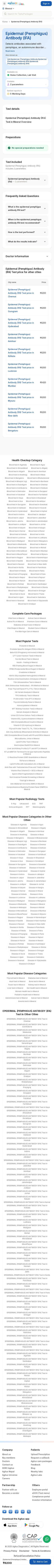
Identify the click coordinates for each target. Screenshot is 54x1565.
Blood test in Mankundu (17, 544)
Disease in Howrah (37, 868)
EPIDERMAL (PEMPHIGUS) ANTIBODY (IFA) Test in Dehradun (27, 1064)
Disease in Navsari (16, 924)
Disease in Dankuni (38, 848)
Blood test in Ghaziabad (36, 498)
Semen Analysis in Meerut (27, 712)
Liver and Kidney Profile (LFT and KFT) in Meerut (27, 748)
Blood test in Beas (38, 475)
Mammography (39, 807)
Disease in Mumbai (38, 911)
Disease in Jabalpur (36, 874)
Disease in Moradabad (17, 911)
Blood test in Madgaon (16, 541)
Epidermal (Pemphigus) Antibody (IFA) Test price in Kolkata (21, 352)
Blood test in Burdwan (39, 481)
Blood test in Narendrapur (37, 557)
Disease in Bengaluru (15, 838)
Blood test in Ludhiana (38, 538)
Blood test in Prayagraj (18, 574)
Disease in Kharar (36, 891)
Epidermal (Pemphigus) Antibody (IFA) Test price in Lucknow (21, 367)
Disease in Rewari (36, 941)
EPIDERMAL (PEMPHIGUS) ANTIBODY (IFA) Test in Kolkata (27, 1206)
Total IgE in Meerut (27, 780)
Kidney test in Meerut (37, 985)
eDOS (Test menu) (41, 1493)
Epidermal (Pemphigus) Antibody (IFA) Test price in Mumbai (21, 382)
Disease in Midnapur (18, 907)
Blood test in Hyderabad (17, 511)
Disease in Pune (37, 934)
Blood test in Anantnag (18, 475)
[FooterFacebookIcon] (16, 1511)
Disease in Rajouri (36, 937)
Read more (10, 51)
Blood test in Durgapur (38, 491)
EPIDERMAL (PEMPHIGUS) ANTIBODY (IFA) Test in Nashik (27, 1259)
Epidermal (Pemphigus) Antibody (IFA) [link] (26, 22)
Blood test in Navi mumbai (36, 561)
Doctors (6, 1461)
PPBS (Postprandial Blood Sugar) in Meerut (27, 669)
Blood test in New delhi (37, 564)
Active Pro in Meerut (15, 622)
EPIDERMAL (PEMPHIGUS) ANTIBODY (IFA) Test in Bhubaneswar (27, 1402)
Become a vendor (10, 1493)
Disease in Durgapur (37, 851)
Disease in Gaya (16, 858)
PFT (27, 807)
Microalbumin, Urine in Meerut (27, 739)
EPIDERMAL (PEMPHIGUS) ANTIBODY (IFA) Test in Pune (27, 1293)
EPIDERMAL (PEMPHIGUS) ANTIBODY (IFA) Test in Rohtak (27, 1407)
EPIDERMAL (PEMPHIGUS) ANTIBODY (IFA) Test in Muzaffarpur (27, 1243)
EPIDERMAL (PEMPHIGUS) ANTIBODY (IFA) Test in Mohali (27, 1232)
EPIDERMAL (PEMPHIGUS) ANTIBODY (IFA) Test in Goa (27, 1341)
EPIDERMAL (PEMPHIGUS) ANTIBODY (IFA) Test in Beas (27, 1350)
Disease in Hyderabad (18, 871)
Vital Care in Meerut (16, 618)
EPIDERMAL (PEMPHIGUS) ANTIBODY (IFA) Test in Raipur (27, 1297)
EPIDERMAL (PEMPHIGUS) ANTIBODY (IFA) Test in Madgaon (27, 1226)
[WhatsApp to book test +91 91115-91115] (47, 1539)
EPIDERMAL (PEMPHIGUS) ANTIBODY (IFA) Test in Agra (27, 1370)
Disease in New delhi (36, 924)
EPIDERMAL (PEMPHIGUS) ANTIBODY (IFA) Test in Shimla (27, 1302)
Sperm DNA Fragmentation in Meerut (27, 774)
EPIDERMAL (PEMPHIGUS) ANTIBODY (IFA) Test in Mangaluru (27, 1391)
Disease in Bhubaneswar (37, 838)
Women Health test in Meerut (27, 991)
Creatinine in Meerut (27, 672)
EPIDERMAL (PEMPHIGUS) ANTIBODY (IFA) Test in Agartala (27, 1354)
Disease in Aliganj (38, 828)
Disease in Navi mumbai (36, 921)
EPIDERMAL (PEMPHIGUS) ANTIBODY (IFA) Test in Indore (27, 1150)
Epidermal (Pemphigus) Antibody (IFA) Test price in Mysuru (21, 397)
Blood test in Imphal (39, 511)
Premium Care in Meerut (37, 622)
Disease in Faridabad (37, 854)
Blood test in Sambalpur (37, 584)
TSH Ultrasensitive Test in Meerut (27, 682)
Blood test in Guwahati (38, 504)
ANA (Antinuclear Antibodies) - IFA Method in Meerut (27, 686)
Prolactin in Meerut (27, 646)
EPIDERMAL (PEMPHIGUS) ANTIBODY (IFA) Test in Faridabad (27, 1103)
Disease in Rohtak (16, 944)
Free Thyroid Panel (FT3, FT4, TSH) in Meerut (27, 689)
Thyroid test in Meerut (16, 978)
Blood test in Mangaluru (38, 541)
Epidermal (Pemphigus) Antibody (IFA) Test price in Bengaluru (21, 427)
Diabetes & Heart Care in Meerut (27, 625)
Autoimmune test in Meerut (16, 998)
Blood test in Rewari (37, 581)
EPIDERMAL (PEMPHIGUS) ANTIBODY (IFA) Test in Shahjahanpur (27, 1081)
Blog (33, 1468)
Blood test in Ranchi (17, 581)
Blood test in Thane (36, 594)
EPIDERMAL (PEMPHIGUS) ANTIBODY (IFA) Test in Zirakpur (27, 1075)
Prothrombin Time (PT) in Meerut (27, 699)
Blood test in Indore (16, 514)
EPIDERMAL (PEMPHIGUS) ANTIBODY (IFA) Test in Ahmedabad (27, 1396)
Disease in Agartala (19, 825)
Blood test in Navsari (15, 564)
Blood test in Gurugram (16, 504)
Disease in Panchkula (35, 927)
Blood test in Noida (16, 567)
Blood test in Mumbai (38, 551)
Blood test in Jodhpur (17, 524)
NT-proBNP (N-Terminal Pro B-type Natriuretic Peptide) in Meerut (27, 753)
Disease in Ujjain (17, 957)
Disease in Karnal (18, 891)
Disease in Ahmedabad (18, 828)
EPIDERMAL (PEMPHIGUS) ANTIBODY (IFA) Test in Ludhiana (27, 1221)
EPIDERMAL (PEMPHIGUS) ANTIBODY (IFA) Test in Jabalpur (27, 1156)
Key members (8, 1458)
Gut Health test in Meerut (37, 988)
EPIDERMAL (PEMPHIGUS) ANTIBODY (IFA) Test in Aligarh (27, 1070)
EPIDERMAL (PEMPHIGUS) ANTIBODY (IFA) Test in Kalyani (27, 1198)
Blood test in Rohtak (15, 584)
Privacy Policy (10, 1551)
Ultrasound (24, 804)
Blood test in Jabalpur (37, 514)
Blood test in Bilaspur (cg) (16, 481)
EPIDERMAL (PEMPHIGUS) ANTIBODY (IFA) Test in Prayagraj (27, 1086)
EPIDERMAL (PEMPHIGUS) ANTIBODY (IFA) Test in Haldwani (27, 1134)
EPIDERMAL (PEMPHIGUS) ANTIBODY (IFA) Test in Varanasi (27, 1337)
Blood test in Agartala (18, 465)
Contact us (7, 1464)
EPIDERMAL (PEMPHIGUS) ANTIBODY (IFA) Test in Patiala (27, 1285)
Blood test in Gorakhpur (36, 501)
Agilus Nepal (8, 1471)
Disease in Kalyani (18, 888)
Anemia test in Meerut (27, 1001)
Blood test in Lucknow (16, 538)
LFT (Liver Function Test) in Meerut (27, 656)
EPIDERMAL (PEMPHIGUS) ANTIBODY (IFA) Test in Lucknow (27, 1215)
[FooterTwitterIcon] (29, 1511)
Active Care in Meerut (37, 618)
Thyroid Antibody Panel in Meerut (27, 702)
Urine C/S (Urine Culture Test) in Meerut (27, 715)
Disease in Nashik (15, 921)
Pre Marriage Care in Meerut (27, 631)
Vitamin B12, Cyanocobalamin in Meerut (27, 719)
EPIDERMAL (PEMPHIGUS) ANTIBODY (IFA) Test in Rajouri (27, 1036)
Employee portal (40, 1489)
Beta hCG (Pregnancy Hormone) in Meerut (27, 652)
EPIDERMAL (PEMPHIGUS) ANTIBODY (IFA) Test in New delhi (27, 1270)
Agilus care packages (41, 1461)
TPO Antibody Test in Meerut (27, 695)
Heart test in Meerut (17, 981)
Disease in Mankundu (18, 904)
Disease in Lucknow (17, 897)
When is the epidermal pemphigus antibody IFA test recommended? (24, 221)
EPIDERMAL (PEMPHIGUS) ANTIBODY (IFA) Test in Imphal (27, 1380)
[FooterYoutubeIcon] (4, 1511)
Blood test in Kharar (37, 531)
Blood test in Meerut (38, 544)
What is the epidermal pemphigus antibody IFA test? (24, 208)
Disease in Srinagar (36, 950)
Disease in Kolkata (19, 894)
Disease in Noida (17, 927)
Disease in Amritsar (36, 831)
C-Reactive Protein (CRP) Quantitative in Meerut (27, 757)
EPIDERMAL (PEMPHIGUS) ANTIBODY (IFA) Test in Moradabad (27, 1237)
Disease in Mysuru (38, 914)
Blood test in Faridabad (37, 495)
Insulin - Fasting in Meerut (27, 662)
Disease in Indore (17, 874)
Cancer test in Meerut (40, 998)
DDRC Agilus (8, 1468)
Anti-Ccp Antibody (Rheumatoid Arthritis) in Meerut (27, 732)
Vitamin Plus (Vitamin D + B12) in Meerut (27, 771)
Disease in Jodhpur (18, 884)
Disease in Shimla (39, 947)
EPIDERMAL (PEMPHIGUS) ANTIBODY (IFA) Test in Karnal (27, 1202)
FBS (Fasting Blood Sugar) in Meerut (27, 666)
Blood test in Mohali (38, 548)
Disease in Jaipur (17, 878)
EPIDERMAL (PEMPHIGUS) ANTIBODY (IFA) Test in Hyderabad (27, 1145)
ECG (34, 804)
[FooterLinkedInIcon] (22, 1511)
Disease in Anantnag (18, 835)
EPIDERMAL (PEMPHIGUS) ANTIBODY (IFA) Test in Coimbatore (27, 1025)
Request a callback (40, 1458)
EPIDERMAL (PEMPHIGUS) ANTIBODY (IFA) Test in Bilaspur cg (27, 1413)
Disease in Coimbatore (17, 848)
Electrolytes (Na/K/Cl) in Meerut (27, 745)
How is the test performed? (21, 232)
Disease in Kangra (36, 888)
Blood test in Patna (36, 571)
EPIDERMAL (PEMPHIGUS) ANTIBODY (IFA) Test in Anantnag (27, 1424)
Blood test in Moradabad (17, 551)
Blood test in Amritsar (37, 471)
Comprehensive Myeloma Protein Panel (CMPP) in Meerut (27, 788)
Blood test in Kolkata (18, 534)
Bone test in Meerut (37, 981)
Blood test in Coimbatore (17, 488)
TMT (41, 804)
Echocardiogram (16, 807)
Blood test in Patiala (18, 571)
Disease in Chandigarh (17, 844)
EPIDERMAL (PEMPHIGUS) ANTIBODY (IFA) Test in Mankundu (27, 1031)
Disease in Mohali (37, 907)
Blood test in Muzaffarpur (17, 554)
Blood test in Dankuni (39, 488)
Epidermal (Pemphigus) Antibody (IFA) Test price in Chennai (21, 293)
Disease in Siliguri (17, 950)
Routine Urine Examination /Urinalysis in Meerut (27, 679)
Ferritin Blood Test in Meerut (27, 659)
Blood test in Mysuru (39, 554)
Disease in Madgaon (16, 901)
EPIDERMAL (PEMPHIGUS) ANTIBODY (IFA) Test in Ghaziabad (27, 1112)
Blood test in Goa (16, 501)
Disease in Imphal (38, 871)
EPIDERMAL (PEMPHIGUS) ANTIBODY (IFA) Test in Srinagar (27, 1314)
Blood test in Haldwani (17, 508)
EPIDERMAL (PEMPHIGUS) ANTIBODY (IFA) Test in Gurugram (27, 1123)
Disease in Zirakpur (27, 964)
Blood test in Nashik (15, 561)
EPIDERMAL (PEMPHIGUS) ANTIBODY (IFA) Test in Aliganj (27, 1047)
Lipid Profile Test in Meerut (27, 742)
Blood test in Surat (17, 594)
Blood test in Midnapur (17, 548)
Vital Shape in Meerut (16, 628)
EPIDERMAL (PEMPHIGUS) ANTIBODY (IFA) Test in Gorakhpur (27, 1117)
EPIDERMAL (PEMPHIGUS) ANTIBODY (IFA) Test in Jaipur (27, 1160)
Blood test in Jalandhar (36, 518)
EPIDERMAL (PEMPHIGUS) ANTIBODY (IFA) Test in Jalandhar (27, 1165)
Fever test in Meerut (16, 985)
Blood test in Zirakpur (27, 604)
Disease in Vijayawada (37, 960)
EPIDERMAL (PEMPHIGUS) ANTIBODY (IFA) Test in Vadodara (27, 1331)
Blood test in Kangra (37, 528)
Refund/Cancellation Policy (27, 1556)
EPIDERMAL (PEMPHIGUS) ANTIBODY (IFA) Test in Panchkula (27, 1279)
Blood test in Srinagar (37, 591)
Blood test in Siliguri (16, 591)
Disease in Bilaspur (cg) (17, 841)
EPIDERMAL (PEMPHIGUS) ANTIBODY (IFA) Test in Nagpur (27, 1254)
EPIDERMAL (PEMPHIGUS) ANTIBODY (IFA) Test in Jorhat (27, 1192)
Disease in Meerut (37, 904)
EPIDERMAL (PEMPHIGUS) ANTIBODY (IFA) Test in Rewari (27, 1374)
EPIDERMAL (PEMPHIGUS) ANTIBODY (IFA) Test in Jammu (27, 1176)
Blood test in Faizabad (16, 495)
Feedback (35, 1464)
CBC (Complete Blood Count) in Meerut (27, 722)
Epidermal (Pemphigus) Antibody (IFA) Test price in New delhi (21, 412)
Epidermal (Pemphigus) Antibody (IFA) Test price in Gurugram (21, 308)
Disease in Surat (18, 954)
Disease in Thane (35, 954)
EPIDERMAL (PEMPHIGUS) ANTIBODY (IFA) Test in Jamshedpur (27, 1181)
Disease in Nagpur (15, 917)
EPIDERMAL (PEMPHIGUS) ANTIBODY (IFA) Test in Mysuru (27, 1248)
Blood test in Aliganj (39, 468)
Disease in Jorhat (37, 884)
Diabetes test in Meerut (37, 978)
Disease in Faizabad (16, 854)
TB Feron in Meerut (27, 761)
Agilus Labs (36, 1475)
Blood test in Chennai (38, 485)
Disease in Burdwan (38, 841)
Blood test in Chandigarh (17, 485)
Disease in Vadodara (35, 957)
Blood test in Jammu (15, 521)
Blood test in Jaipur (16, 518)
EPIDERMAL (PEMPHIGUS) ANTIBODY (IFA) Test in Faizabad (27, 1097)
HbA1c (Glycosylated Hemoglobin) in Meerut (27, 676)
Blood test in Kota (37, 534)
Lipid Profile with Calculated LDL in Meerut (27, 764)
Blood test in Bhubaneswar (38, 478)
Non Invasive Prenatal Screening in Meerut (27, 777)
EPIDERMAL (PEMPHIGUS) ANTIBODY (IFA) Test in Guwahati (27, 1128)
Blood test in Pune (38, 574)
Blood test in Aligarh (16, 471)
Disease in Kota (36, 894)
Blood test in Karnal (17, 531)
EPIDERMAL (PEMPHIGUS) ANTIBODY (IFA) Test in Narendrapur (27, 1042)
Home (5, 21)
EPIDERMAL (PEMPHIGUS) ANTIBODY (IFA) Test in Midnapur (27, 1435)
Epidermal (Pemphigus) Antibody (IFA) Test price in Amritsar (21, 337)
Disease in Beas (37, 835)
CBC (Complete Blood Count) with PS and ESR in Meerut (27, 735)
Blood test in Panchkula (36, 567)
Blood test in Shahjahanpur (17, 587)
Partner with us (9, 1489)
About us (6, 1454)
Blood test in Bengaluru (14, 478)
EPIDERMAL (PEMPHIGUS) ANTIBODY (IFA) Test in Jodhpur (27, 1187)
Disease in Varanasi (16, 960)
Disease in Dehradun (16, 851)
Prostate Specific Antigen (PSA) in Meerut (27, 649)
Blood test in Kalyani (17, 528)
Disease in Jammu (15, 881)
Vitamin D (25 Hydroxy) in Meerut (27, 725)
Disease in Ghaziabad (35, 858)
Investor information (42, 1500)
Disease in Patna (36, 931)
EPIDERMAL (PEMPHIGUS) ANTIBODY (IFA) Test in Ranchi (27, 1418)
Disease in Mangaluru (37, 901)
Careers (6, 1478)
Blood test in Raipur (17, 577)
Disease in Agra (36, 825)
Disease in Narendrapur (36, 917)
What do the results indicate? (22, 241)
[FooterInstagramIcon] (10, 1511)
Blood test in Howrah (37, 508)
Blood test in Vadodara (36, 597)
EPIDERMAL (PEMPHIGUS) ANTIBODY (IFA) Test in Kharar (27, 1385)
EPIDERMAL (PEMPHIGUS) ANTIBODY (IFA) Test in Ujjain (27, 1327)
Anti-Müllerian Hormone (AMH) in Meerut (27, 784)
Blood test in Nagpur (14, 557)
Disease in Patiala (18, 931)
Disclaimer (24, 1551)
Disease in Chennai (38, 844)
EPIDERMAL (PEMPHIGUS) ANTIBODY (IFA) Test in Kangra (27, 1365)
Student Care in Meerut (37, 628)
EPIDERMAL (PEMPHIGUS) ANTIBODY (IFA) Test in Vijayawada (27, 1346)
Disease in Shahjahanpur (18, 947)
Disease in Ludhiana (37, 897)
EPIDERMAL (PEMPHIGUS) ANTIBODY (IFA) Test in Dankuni (27, 1059)
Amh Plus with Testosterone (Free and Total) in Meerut (27, 767)
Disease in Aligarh (17, 831)
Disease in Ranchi (18, 941)
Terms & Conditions (41, 1551)
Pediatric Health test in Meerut (27, 995)
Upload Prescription (40, 1454)
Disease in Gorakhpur (35, 861)
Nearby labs (37, 1471)
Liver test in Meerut (15, 988)
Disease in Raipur (18, 937)
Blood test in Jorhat (38, 524)
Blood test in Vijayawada (38, 601)
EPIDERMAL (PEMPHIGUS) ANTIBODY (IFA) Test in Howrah (27, 1139)
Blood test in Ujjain (16, 597)
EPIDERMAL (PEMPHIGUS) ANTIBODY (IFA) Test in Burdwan (27, 1053)
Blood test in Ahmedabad (17, 468)
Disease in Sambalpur (36, 944)
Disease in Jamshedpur (36, 881)
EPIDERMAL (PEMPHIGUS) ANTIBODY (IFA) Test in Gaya (27, 1107)
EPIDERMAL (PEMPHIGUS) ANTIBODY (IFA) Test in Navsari (27, 1265)
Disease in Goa (16, 861)
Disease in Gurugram (17, 864)
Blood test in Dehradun (16, 491)
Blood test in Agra (37, 465)
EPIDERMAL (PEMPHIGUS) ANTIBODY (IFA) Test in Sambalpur (27, 1360)
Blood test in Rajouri (37, 577)
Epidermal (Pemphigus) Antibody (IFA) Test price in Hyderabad (21, 322)
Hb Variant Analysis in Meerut (27, 692)
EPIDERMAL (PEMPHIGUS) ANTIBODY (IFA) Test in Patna (27, 1289)
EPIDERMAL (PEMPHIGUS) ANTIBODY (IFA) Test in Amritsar (27, 1170)
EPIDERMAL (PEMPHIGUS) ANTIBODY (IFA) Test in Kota (27, 1211)
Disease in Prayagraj (18, 934)
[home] (16, 3)
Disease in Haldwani (17, 868)
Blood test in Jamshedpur (37, 521)
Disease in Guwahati (37, 864)
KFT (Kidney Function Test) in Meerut (27, 709)
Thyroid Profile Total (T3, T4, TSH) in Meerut (27, 729)
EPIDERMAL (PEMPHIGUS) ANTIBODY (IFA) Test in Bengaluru (27, 1322)
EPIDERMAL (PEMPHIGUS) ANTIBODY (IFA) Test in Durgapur (27, 1092)
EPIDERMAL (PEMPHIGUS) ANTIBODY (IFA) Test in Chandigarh (27, 1429)
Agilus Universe (9, 1475)
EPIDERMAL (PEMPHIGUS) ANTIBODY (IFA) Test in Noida (27, 1275)
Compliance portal (41, 1496)
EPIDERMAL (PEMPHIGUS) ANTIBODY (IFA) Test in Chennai (27, 1020)
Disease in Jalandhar (35, 878)
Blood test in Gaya (15, 498)
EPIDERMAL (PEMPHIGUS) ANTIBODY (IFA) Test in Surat (27, 1318)
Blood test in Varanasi (15, 601)
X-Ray (13, 804)
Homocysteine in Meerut (27, 705)
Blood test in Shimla (40, 587)
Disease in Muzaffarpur (17, 914)
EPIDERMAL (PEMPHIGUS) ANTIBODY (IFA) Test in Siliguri (27, 1308)
